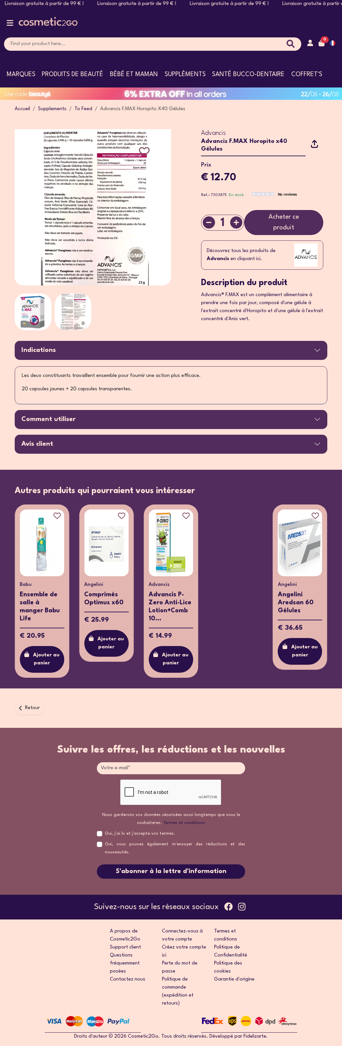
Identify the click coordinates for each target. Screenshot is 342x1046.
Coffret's (306, 74)
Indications (38, 350)
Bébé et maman (134, 74)
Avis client (37, 444)
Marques (21, 74)
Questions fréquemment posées (125, 963)
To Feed (83, 109)
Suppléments (185, 74)
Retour (32, 707)
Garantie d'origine (234, 979)
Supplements (52, 109)
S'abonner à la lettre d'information (171, 871)
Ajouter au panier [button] (54, 643)
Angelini (36, 584)
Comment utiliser (48, 419)
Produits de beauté (72, 74)
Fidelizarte (254, 1036)
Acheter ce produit (284, 222)
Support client (125, 947)
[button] (10, 24)
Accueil (22, 109)
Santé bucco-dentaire (248, 74)
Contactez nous (127, 979)
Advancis (213, 133)
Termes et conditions (184, 823)
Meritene (296, 584)
